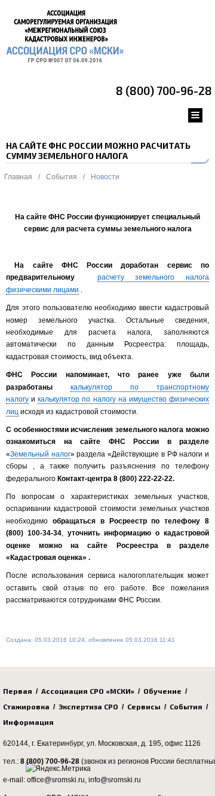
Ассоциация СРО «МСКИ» (87, 691)
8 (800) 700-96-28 (164, 90)
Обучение (162, 691)
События (61, 177)
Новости (105, 177)
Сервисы (144, 706)
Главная (18, 177)
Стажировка (26, 706)
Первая (17, 691)
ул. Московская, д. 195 (124, 743)
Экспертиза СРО (88, 706)
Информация (28, 722)
